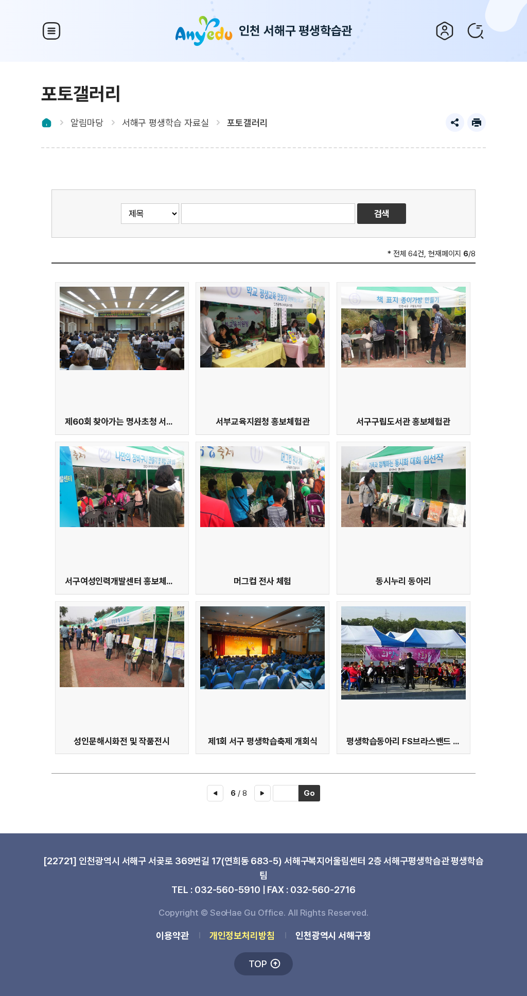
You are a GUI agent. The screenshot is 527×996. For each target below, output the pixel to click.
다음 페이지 (262, 793)
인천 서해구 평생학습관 (296, 30)
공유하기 (455, 122)
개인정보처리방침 (242, 935)
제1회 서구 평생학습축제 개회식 (263, 741)
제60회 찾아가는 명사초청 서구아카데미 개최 (122, 421)
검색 (475, 31)
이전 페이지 (215, 793)
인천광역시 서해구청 (333, 935)
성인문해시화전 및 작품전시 (122, 741)
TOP (258, 963)
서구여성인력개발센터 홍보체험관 (122, 581)
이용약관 (172, 935)
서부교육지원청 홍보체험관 (263, 421)
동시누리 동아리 (403, 581)
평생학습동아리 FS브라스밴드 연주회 (403, 741)
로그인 (444, 31)
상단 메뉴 (51, 31)
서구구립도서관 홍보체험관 (403, 421)
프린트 (476, 122)
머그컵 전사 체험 (262, 581)
